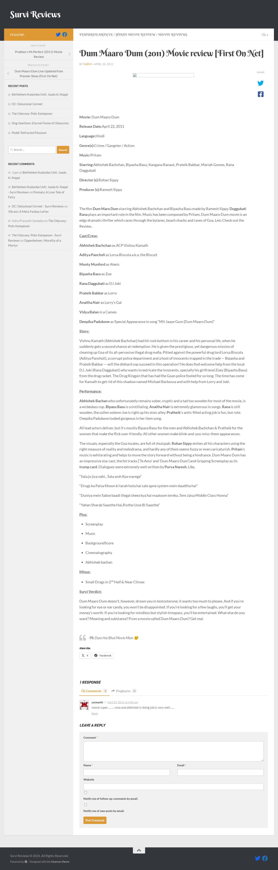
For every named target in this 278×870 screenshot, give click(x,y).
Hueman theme (60, 861)
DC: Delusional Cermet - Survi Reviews (38, 206)
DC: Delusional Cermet (27, 104)
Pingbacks (125, 691)
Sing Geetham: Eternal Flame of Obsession (40, 123)
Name (88, 765)
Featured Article (96, 35)
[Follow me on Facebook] (64, 34)
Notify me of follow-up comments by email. (110, 798)
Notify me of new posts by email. (103, 811)
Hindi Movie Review (135, 35)
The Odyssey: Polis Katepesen (32, 113)
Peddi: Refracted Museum (29, 132)
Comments (96, 691)
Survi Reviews (35, 14)
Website (88, 779)
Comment (90, 737)
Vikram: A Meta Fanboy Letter (28, 211)
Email (181, 765)
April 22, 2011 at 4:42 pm (122, 702)
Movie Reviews (172, 35)
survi (88, 64)
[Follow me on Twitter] (58, 34)
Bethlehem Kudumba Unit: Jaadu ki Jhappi (40, 94)
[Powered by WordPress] (26, 861)
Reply (95, 713)
